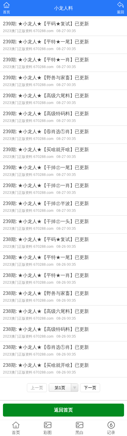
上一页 (37, 387)
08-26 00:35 (66, 247)
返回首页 (63, 409)
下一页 (90, 387)
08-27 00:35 (66, 31)
